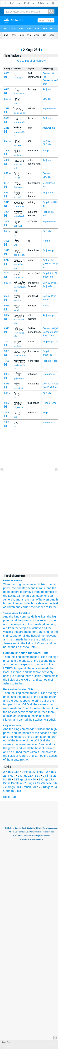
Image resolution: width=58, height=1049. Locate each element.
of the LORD (21, 704)
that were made (24, 744)
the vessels (40, 704)
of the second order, (44, 733)
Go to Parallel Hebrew (31, 60)
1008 (6, 412)
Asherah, (9, 599)
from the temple (44, 591)
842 (6, 282)
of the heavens (46, 635)
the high (52, 616)
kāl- (16, 245)
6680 (6, 73)
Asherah (15, 672)
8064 (6, 315)
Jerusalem (37, 603)
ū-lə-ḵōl (18, 300)
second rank (47, 660)
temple (18, 668)
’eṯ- (15, 103)
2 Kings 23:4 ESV (29, 775)
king (18, 656)
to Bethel (17, 683)
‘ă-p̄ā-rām (19, 407)
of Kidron (9, 607)
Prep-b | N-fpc (50, 360)
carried (43, 679)
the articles (28, 595)
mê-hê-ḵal (19, 216)
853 (6, 98)
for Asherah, (38, 708)
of (47, 664)
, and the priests (20, 620)
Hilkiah (42, 584)
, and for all (18, 635)
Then (6, 656)
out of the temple (14, 740)
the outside (40, 639)
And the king (11, 616)
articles (36, 668)
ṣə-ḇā (16, 310)
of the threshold (34, 624)
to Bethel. (50, 719)
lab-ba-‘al (18, 277)
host (6, 676)
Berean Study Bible (12, 580)
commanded (30, 584)
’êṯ (15, 235)
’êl (15, 426)
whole (37, 672)
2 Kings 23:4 (11, 771)
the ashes (50, 755)
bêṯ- (16, 417)
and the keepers (13, 736)
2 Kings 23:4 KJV (25, 779)
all (18, 595)
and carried (23, 607)
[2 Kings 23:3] (4, 476)
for (52, 668)
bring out (39, 664)
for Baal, (49, 595)
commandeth (28, 616)
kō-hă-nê (18, 155)
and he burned (38, 712)
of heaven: (48, 748)
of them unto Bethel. (16, 759)
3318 (6, 202)
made (39, 595)
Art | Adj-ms (49, 127)
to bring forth (48, 736)
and (13, 660)
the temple (21, 628)
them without (31, 752)
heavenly (47, 672)
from (10, 628)
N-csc (46, 305)
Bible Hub (9, 796)
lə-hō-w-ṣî (19, 206)
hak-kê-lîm (19, 254)
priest (6, 620)
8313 (6, 328)
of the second (40, 620)
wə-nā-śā (18, 388)
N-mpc (46, 150)
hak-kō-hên (19, 122)
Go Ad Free (6, 1042)
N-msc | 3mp (49, 402)
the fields (9, 679)
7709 (6, 360)
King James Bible (12, 725)
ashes (7, 683)
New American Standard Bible (18, 689)
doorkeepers (22, 664)
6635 (6, 305)
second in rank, (36, 588)
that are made (22, 631)
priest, (7, 588)
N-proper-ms (49, 108)
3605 (6, 240)
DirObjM (47, 98)
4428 (6, 89)
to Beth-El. (33, 647)
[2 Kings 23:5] (54, 476)
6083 (6, 402)
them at (28, 639)
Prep (45, 412)
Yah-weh (18, 226)
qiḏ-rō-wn (19, 378)
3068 (6, 221)
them (28, 676)
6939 (6, 374)
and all (20, 599)
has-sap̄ (17, 197)
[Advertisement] (31, 502)
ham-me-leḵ (20, 93)
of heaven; (21, 712)
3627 (6, 250)
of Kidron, (22, 755)
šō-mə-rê (18, 187)
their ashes (38, 607)
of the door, (32, 736)
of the (34, 660)
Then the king (12, 584)
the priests (18, 588)
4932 (6, 160)
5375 (6, 383)
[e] (5, 76)
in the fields (35, 716)
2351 (6, 341)
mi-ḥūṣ (17, 346)
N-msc (46, 240)
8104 (6, 183)
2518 (6, 108)
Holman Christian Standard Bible (25, 653)
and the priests (20, 696)
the (13, 656)
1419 (6, 127)
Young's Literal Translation (16, 613)
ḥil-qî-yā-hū (20, 113)
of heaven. (43, 599)
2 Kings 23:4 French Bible (21, 787)
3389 (6, 351)
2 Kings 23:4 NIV (33, 771)
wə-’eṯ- (17, 145)
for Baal (37, 631)
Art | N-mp (48, 250)
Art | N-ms (48, 89)
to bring (36, 700)
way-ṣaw (18, 77)
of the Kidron (24, 679)
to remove (26, 591)
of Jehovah (35, 628)
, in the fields (25, 643)
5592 (6, 192)
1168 (6, 273)
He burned (17, 676)
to (32, 664)
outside (25, 603)
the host (30, 599)
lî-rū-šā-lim (19, 355)
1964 (6, 211)
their (51, 679)
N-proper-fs (49, 374)
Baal (6, 672)
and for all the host (29, 748)
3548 (6, 118)
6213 (6, 260)
